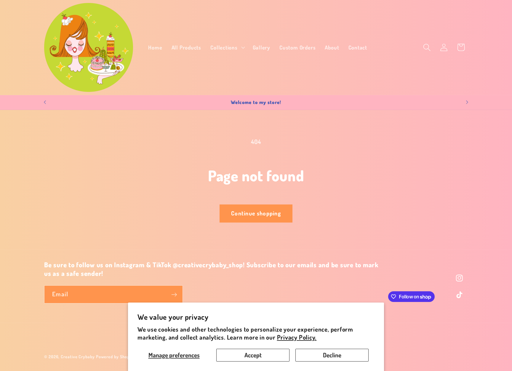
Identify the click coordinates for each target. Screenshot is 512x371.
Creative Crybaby (78, 356)
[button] (227, 47)
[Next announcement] (467, 102)
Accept (253, 355)
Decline (332, 355)
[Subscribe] (174, 295)
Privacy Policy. (297, 337)
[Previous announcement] (45, 102)
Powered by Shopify (115, 356)
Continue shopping (256, 213)
